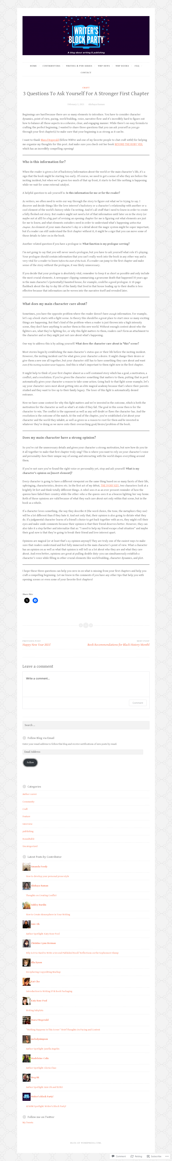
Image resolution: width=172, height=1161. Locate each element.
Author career (30, 794)
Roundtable (28, 839)
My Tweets (28, 1122)
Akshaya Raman (96, 104)
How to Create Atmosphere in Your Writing (48, 914)
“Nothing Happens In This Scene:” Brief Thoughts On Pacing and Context (63, 1029)
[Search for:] (86, 725)
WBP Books (122, 66)
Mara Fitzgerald (50, 140)
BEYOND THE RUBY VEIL (129, 144)
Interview (27, 824)
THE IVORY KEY (110, 485)
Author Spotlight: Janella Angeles (42, 1049)
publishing (28, 831)
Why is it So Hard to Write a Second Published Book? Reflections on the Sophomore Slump (72, 953)
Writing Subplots (34, 1010)
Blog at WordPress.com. (86, 1143)
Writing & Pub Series (79, 66)
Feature (26, 816)
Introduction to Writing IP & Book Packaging (49, 991)
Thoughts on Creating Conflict (41, 895)
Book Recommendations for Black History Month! (118, 643)
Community (28, 801)
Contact (86, 72)
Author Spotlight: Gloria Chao (41, 1068)
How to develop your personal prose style (47, 876)
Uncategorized (30, 846)
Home (33, 66)
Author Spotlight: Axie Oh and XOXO (44, 1087)
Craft (86, 87)
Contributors (51, 66)
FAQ (137, 66)
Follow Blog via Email (41, 738)
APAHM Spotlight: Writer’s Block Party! (46, 1106)
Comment (138, 702)
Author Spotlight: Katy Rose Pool (43, 934)
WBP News (104, 66)
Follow (30, 762)
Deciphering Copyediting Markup (43, 972)
